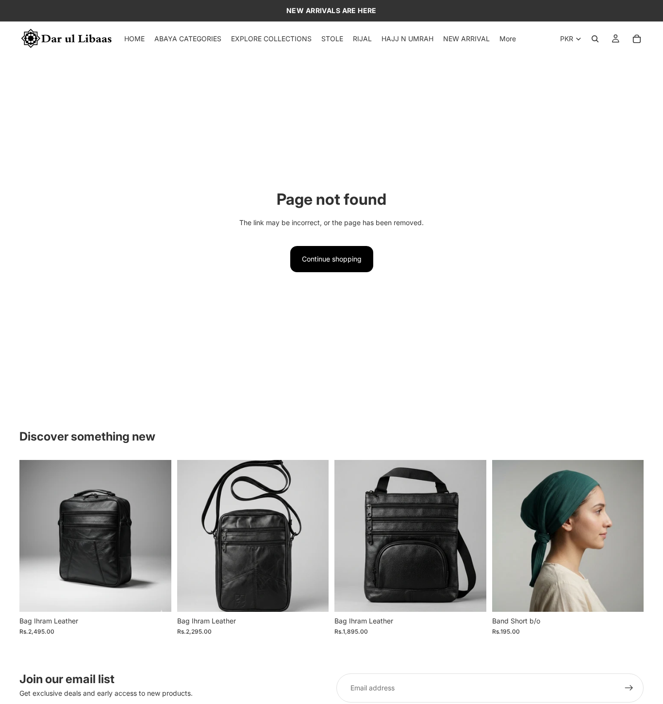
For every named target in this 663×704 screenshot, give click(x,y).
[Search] (595, 38)
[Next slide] (629, 535)
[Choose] (628, 597)
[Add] (156, 597)
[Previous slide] (506, 535)
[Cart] (636, 38)
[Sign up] (629, 688)
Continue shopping (332, 259)
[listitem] (508, 38)
